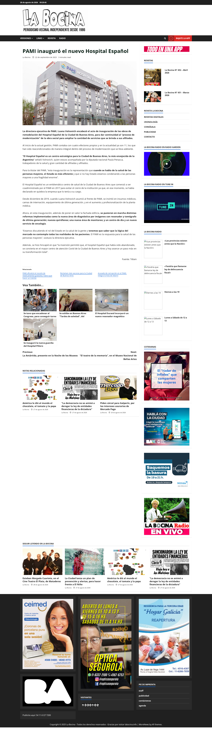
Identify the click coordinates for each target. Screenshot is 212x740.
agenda (142, 705)
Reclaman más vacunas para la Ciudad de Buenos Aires (76, 274)
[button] (152, 397)
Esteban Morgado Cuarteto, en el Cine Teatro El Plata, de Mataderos (42, 580)
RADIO (62, 38)
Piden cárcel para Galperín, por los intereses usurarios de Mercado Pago (117, 406)
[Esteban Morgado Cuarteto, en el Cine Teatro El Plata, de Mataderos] (42, 561)
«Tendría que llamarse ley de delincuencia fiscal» (175, 269)
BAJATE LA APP (183, 38)
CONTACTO (149, 136)
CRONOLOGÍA (151, 122)
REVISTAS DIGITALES (153, 117)
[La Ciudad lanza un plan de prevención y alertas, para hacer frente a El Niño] (85, 561)
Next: (108, 356)
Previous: (50, 354)
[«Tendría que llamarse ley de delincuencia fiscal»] (153, 274)
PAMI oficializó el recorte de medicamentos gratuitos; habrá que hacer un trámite (37, 275)
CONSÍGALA (149, 127)
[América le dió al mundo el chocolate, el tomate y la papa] (41, 388)
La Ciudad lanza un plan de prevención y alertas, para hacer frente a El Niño (83, 581)
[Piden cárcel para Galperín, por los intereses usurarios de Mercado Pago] (118, 388)
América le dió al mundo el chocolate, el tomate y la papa (39, 405)
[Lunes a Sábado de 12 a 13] (153, 325)
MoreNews (144, 724)
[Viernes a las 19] (153, 300)
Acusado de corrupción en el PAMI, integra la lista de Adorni (112, 274)
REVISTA (52, 38)
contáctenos (145, 700)
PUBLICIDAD (150, 132)
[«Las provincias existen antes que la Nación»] (153, 248)
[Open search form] (165, 38)
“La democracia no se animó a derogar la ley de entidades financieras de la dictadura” (78, 406)
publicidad (144, 695)
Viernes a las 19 (171, 292)
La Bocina (26, 57)
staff (141, 690)
